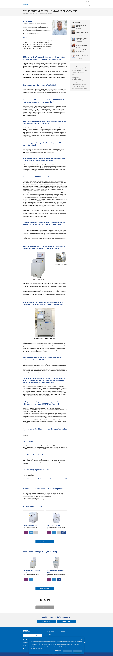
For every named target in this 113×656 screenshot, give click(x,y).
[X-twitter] (27, 639)
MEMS (74, 81)
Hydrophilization (82, 74)
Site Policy (25, 643)
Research (75, 86)
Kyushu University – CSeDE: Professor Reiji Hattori (81, 50)
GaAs (83, 70)
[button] (41, 600)
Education (75, 70)
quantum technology (76, 84)
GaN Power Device (74, 72)
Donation (80, 68)
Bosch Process (76, 67)
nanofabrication (82, 81)
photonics (78, 82)
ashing (80, 65)
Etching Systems (50, 632)
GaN (85, 70)
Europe (80, 70)
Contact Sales (45, 621)
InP (85, 74)
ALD (72, 65)
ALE (74, 65)
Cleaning (84, 67)
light (72, 81)
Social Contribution (74, 88)
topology (78, 88)
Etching (62, 632)
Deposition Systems (50, 631)
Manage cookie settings (58, 651)
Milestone (77, 81)
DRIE (82, 68)
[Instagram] (24, 639)
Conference (73, 68)
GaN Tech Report (81, 72)
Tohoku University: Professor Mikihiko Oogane (81, 26)
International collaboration (77, 78)
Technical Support (66, 621)
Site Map (24, 645)
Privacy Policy (25, 642)
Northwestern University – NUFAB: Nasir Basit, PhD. (82, 56)
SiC (79, 86)
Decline (77, 651)
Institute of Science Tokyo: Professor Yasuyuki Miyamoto (81, 45)
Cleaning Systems (50, 634)
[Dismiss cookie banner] (81, 639)
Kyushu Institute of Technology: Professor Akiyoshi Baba (82, 39)
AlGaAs (77, 65)
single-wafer (82, 86)
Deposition (76, 68)
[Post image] (73, 26)
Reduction (84, 84)
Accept (67, 651)
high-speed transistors (75, 74)
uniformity (81, 88)
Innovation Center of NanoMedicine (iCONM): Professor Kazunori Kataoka (82, 33)
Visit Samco (85, 88)
